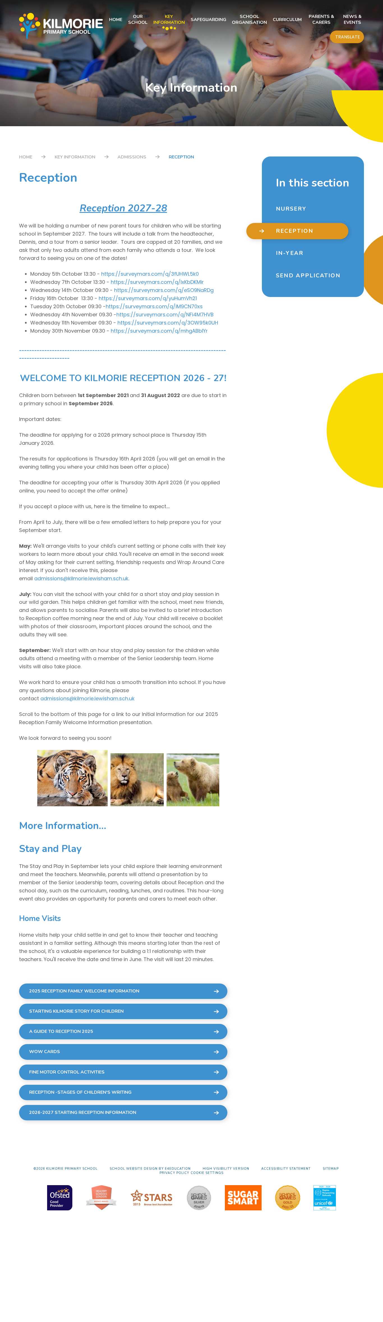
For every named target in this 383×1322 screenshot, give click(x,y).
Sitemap (331, 1169)
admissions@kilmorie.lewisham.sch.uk (81, 578)
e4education (178, 1169)
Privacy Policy (174, 1173)
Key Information (75, 157)
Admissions (131, 157)
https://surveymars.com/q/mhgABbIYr (159, 330)
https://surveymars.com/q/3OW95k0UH (167, 322)
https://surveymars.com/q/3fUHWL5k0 (150, 273)
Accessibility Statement (286, 1169)
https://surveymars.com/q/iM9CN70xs (154, 306)
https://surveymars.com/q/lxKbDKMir (157, 281)
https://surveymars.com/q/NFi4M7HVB (165, 314)
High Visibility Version (226, 1169)
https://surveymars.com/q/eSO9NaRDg (164, 290)
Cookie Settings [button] (207, 1173)
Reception (181, 157)
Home (25, 157)
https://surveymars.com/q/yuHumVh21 (148, 298)
